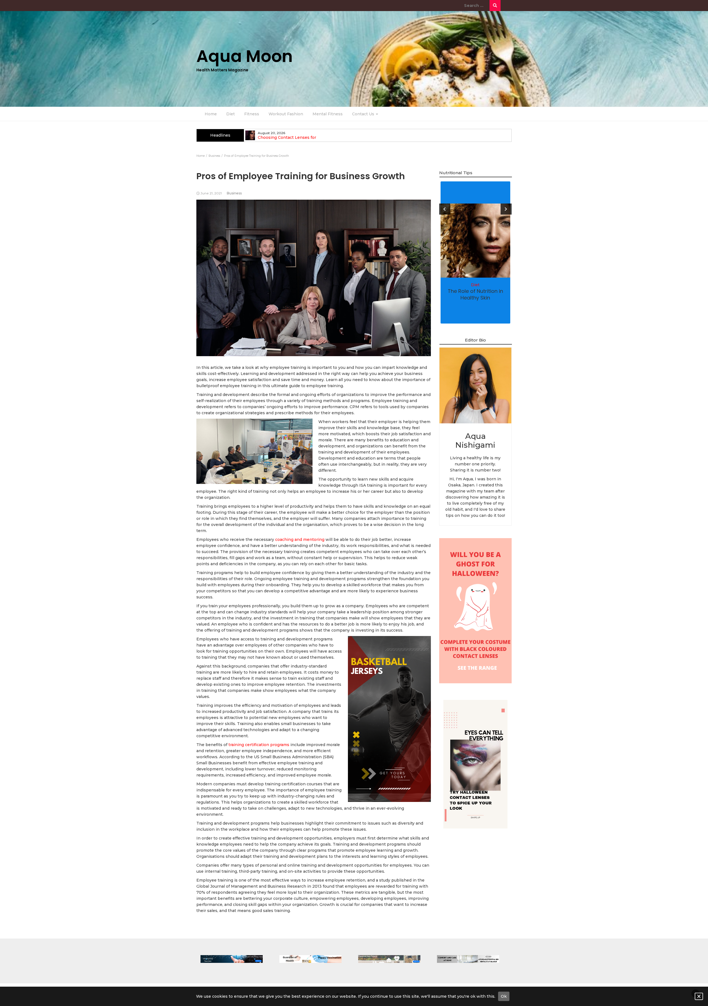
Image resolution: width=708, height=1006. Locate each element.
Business (234, 193)
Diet (230, 113)
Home (211, 113)
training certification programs (258, 744)
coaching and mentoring (299, 539)
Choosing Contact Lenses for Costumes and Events (287, 140)
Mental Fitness (328, 113)
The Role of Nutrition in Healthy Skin (475, 294)
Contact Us (363, 113)
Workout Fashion (286, 113)
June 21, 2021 (211, 193)
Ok (504, 996)
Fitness (251, 113)
